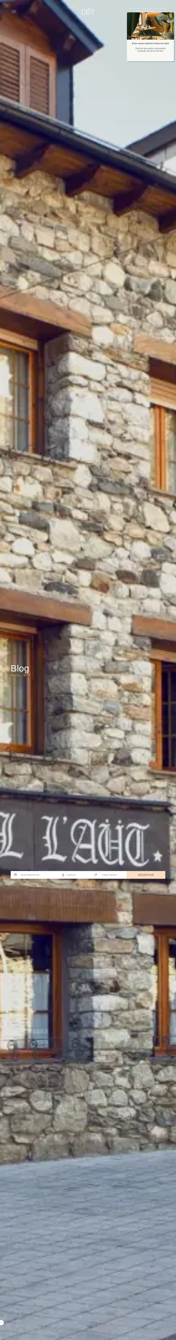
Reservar (146, 875)
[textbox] (30, 875)
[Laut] (88, 11)
